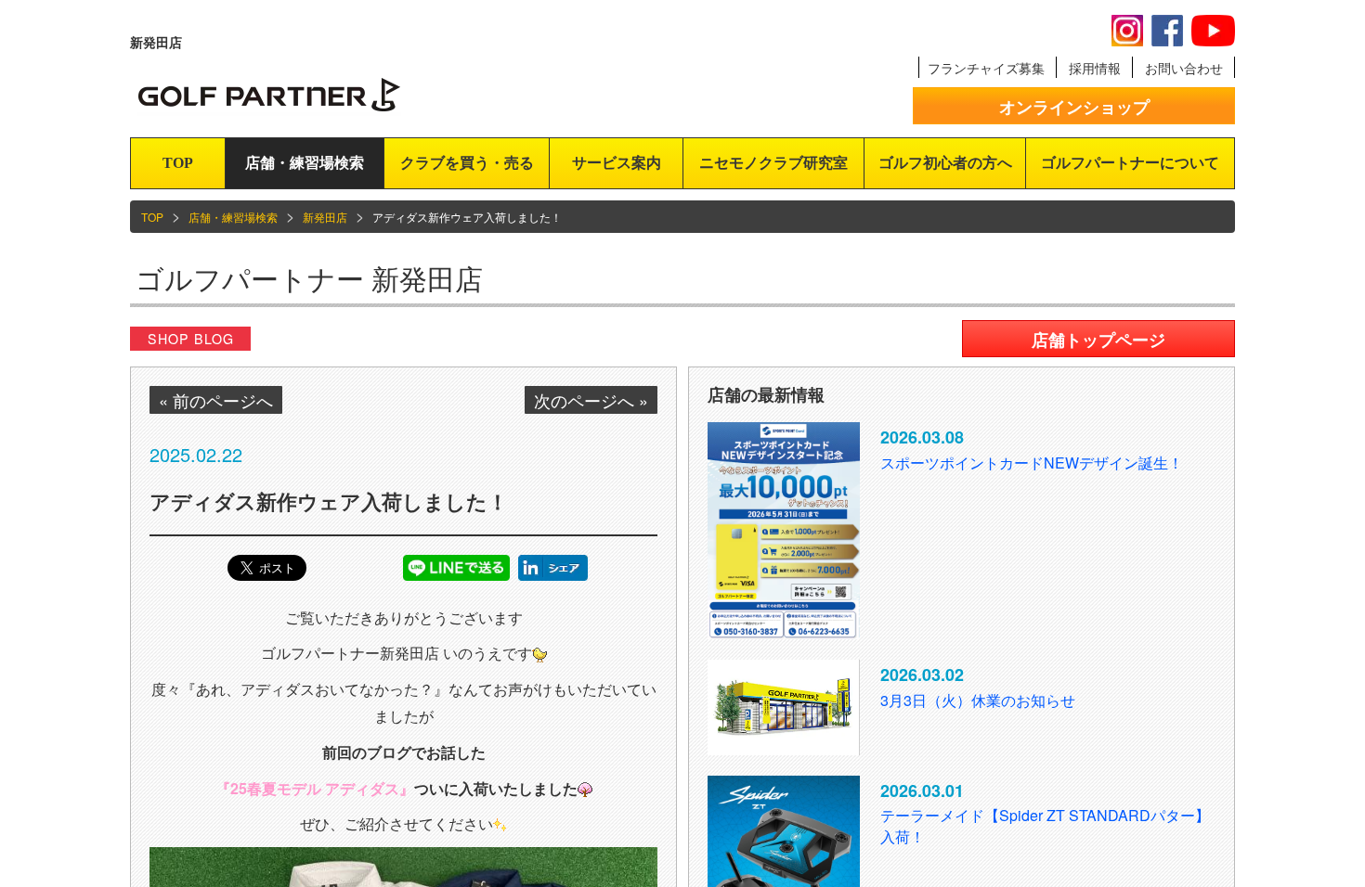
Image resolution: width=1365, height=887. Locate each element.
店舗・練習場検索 (304, 163)
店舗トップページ (1098, 340)
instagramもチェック (1127, 30)
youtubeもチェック (1213, 30)
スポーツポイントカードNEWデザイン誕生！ (1031, 462)
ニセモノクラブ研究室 (773, 163)
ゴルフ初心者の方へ (945, 163)
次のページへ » (591, 400)
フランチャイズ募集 (986, 67)
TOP (177, 163)
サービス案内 (616, 163)
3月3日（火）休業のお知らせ (977, 700)
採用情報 (1095, 67)
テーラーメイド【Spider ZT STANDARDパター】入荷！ (1045, 825)
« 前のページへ (216, 400)
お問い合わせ (1184, 67)
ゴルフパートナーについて (1130, 163)
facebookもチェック (1167, 30)
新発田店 (325, 217)
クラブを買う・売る (467, 163)
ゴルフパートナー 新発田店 (309, 278)
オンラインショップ (1074, 107)
